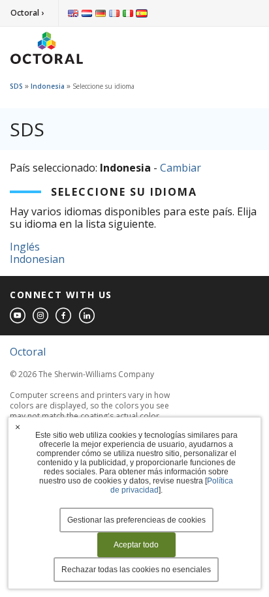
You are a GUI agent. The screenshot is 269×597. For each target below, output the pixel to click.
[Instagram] (41, 316)
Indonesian (37, 259)
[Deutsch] (100, 13)
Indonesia (48, 86)
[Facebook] (63, 316)
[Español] (142, 13)
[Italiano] (128, 13)
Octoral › (27, 12)
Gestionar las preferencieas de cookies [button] (136, 520)
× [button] (17, 426)
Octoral (28, 351)
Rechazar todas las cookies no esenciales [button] (136, 569)
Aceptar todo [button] (136, 544)
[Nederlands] (87, 13)
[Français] (114, 13)
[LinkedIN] (87, 316)
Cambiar (180, 168)
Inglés (25, 246)
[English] (73, 13)
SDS (16, 86)
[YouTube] (18, 316)
